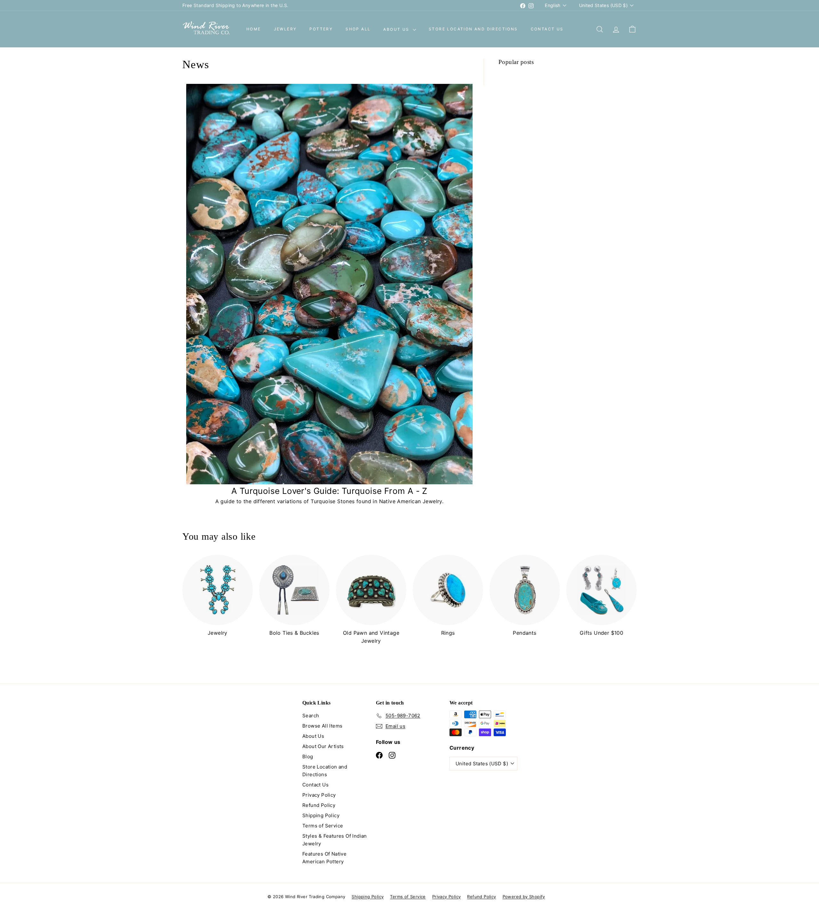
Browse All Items (322, 726)
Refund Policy (318, 805)
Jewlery (285, 29)
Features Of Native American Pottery (324, 858)
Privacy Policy (319, 795)
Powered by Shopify (524, 896)
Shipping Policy (320, 815)
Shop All (358, 29)
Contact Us (547, 29)
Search (310, 716)
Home (253, 29)
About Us (397, 29)
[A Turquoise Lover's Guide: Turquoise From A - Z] (329, 284)
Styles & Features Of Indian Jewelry (334, 840)
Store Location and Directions (473, 29)
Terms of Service (322, 826)
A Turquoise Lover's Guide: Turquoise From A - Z (329, 491)
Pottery (321, 29)
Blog (307, 756)
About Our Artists (323, 746)
